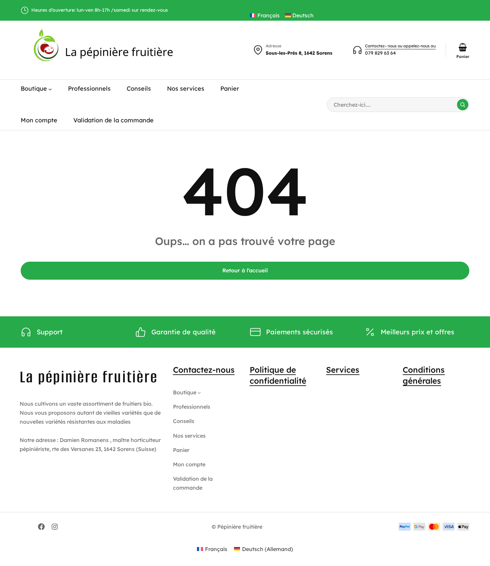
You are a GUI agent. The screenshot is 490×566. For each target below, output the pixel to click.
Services (342, 370)
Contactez (375, 45)
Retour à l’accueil (245, 270)
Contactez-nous (204, 370)
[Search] (462, 104)
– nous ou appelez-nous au (410, 45)
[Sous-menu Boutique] (50, 89)
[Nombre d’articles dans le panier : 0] (462, 47)
